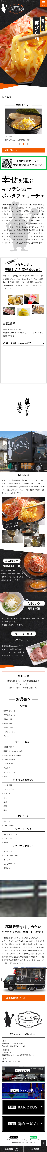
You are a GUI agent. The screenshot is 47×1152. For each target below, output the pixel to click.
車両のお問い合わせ (16, 998)
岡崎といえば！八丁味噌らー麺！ (18, 140)
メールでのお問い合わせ (25, 1034)
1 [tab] (19, 144)
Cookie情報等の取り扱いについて (23, 1142)
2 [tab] (23, 144)
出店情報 (10, 1149)
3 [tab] (27, 144)
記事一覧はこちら (12, 150)
